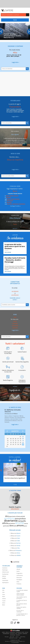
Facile (18, 571)
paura (25, 526)
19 (13, 442)
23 (23, 442)
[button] (28, 32)
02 (23, 436)
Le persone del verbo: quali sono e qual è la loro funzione (15, 246)
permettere (11, 523)
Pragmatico (19, 573)
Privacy (17, 636)
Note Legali (12, 636)
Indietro (7, 431)
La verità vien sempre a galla (22, 591)
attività (23, 516)
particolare (6, 526)
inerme (26, 523)
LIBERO (3, 632)
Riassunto (19, 577)
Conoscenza (20, 575)
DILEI (16, 633)
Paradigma (19, 579)
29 (20, 444)
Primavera (18, 550)
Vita (18, 548)
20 (15, 442)
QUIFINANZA (25, 633)
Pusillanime (5, 574)
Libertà (18, 569)
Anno (18, 553)
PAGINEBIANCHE (6, 633)
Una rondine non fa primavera (22, 597)
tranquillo (22, 521)
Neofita (4, 578)
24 (7, 444)
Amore (18, 533)
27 (15, 444)
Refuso (4, 576)
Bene (3, 605)
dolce (17, 519)
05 (13, 438)
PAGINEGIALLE (12, 632)
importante (12, 516)
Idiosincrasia (5, 572)
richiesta (18, 516)
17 (7, 442)
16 (23, 440)
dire (7, 516)
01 (20, 436)
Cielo (18, 541)
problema (9, 518)
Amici (3, 603)
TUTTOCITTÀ (12, 633)
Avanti (22, 431)
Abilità (19, 555)
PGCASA (26, 632)
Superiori (7, 264)
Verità (18, 545)
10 (7, 440)
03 (7, 438)
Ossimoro (4, 568)
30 (23, 444)
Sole (18, 538)
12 (13, 440)
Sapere (9, 10)
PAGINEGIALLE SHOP (20, 632)
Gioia (18, 581)
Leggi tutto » (15, 62)
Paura (15, 224)
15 (20, 440)
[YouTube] (18, 622)
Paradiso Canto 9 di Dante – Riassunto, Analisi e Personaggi (15, 260)
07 (18, 438)
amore (20, 525)
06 (15, 438)
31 (7, 446)
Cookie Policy (22, 636)
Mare (3, 596)
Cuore (18, 536)
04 (11, 438)
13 (15, 440)
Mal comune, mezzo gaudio (22, 604)
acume (19, 523)
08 (20, 438)
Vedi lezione (8, 252)
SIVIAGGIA (20, 633)
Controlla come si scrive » (15, 298)
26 (13, 444)
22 (20, 442)
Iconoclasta (5, 580)
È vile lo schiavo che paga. (15, 221)
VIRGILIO (7, 632)
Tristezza (19, 584)
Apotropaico (5, 582)
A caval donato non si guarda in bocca (22, 614)
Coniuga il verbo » (15, 206)
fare (11, 525)
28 (18, 444)
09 (23, 438)
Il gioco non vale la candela (21, 607)
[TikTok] (15, 622)
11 (11, 440)
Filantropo (5, 570)
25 (11, 444)
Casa (3, 594)
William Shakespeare (15, 218)
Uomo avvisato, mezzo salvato (20, 594)
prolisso (22, 518)
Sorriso (18, 543)
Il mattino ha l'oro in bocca (22, 601)
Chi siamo (7, 636)
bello (14, 526)
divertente (10, 520)
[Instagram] (11, 622)
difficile (5, 523)
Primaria (6, 250)
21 (18, 442)
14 (18, 440)
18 (11, 442)
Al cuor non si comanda (20, 611)
